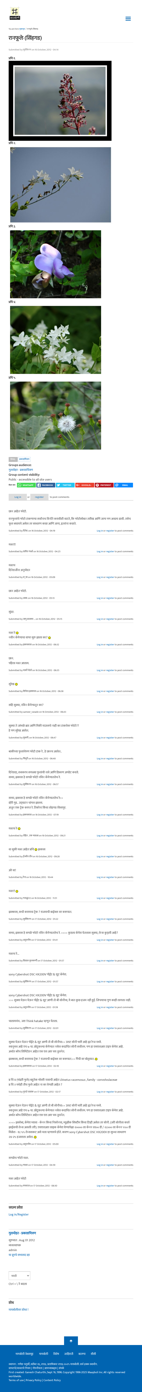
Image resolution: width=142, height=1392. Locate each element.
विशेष (56, 1354)
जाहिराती (68, 1354)
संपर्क (61, 1368)
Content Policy (52, 1380)
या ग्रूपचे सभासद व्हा (19, 1255)
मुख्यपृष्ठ (22, 29)
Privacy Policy (34, 1380)
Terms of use (16, 1380)
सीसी (93, 1354)
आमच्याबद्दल (50, 1368)
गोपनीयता (38, 1368)
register (39, 497)
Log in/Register (19, 1214)
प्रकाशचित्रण (24, 459)
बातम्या (82, 1354)
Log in (18, 497)
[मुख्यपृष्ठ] (15, 13)
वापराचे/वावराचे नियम (19, 1368)
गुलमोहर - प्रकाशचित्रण (21, 470)
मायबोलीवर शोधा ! (18, 1309)
